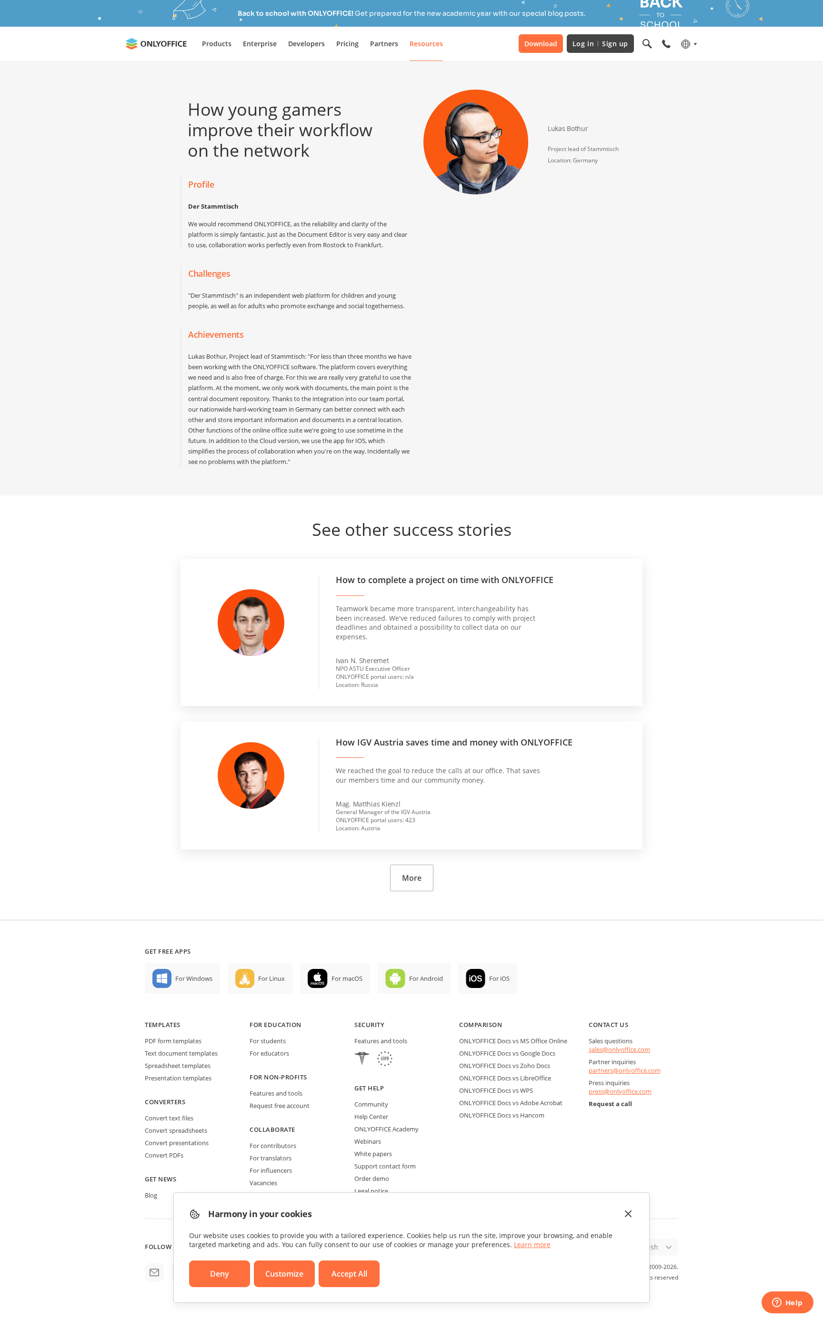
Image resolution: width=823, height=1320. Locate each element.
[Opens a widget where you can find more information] (787, 1303)
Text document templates (181, 1053)
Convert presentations (177, 1143)
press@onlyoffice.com (620, 1091)
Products (216, 43)
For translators (270, 1158)
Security (369, 1024)
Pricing (347, 43)
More (412, 878)
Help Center (371, 1116)
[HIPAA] (362, 1059)
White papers (373, 1153)
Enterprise (260, 43)
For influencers (271, 1170)
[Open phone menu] (666, 44)
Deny (219, 1274)
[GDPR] (384, 1059)
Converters (165, 1102)
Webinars (367, 1141)
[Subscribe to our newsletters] (154, 1272)
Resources (426, 43)
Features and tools (276, 1093)
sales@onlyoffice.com (619, 1049)
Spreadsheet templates (178, 1065)
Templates (163, 1024)
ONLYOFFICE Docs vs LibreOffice (505, 1078)
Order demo (371, 1178)
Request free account (280, 1105)
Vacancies (263, 1183)
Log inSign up (600, 43)
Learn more (532, 1244)
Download (540, 43)
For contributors (273, 1145)
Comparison (480, 1024)
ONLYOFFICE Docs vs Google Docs (507, 1053)
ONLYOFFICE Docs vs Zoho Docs (504, 1065)
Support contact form (385, 1166)
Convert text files (169, 1118)
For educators (269, 1053)
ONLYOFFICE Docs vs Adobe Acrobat (510, 1102)
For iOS (499, 978)
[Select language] (688, 44)
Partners (384, 43)
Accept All (349, 1274)
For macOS (346, 978)
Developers (306, 43)
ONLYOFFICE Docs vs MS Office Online (513, 1041)
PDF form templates (173, 1041)
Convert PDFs (164, 1155)
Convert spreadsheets (176, 1130)
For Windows (193, 978)
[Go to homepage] (156, 44)
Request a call (610, 1103)
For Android (426, 978)
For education (275, 1024)
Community (371, 1104)
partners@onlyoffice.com (625, 1070)
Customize (284, 1274)
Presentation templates (178, 1078)
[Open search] (647, 44)
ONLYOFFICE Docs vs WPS (496, 1090)
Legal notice (371, 1191)
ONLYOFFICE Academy (386, 1129)
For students (268, 1041)
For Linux (271, 978)
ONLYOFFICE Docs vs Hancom (501, 1115)
